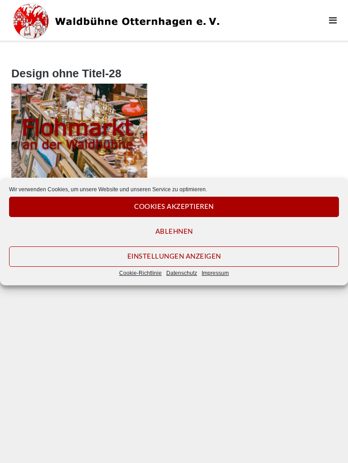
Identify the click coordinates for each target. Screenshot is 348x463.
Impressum (215, 273)
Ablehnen (174, 231)
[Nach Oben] (325, 441)
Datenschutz (181, 273)
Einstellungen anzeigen (174, 256)
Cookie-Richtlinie (140, 273)
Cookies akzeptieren (174, 206)
